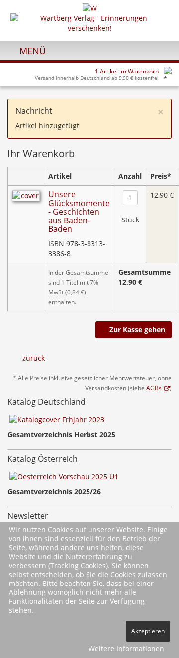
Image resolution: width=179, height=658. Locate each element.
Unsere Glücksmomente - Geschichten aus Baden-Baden (79, 211)
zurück (33, 358)
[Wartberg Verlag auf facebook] (162, 50)
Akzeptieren (148, 631)
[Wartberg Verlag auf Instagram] (145, 50)
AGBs (154, 388)
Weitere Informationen (126, 648)
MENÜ (31, 51)
